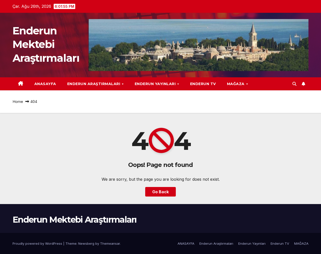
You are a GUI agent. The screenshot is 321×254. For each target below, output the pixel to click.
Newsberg (86, 243)
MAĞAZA (236, 84)
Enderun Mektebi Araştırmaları (46, 44)
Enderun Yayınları (156, 84)
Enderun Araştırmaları (94, 84)
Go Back (160, 191)
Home (18, 101)
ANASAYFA (45, 84)
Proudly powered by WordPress (38, 243)
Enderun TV (203, 84)
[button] (294, 83)
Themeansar (110, 243)
